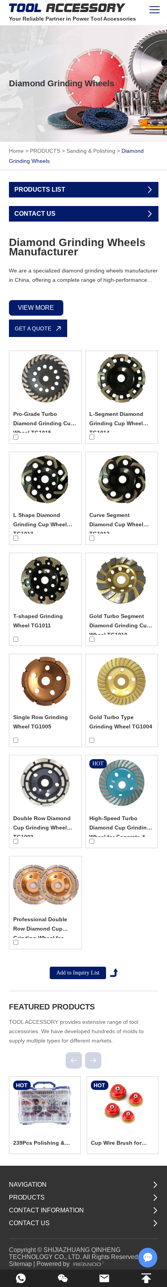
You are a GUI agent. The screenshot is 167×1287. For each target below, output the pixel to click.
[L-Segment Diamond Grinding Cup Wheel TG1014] (121, 378)
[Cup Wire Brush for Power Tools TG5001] (122, 1103)
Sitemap (20, 1264)
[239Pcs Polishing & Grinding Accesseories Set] (44, 1103)
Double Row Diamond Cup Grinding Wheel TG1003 (42, 827)
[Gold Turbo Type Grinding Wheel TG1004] (121, 681)
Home (16, 151)
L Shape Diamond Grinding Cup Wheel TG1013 (40, 524)
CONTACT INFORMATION (46, 1210)
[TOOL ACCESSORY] (67, 7)
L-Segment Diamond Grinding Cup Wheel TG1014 (116, 423)
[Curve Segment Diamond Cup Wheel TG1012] (121, 479)
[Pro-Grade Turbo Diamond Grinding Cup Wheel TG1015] (45, 378)
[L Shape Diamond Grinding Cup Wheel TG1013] (45, 479)
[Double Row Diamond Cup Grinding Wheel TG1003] (45, 782)
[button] (74, 1060)
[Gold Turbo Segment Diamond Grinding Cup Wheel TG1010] (121, 580)
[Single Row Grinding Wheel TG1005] (45, 681)
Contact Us (29, 1223)
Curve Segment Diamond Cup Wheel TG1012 (116, 524)
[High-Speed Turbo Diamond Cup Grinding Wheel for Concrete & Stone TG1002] (121, 782)
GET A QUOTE (33, 328)
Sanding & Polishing (90, 151)
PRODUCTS (45, 151)
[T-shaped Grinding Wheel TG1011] (45, 580)
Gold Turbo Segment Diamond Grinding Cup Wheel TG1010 (119, 625)
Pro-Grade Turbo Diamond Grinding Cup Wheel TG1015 (43, 423)
